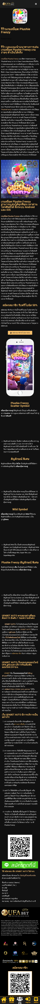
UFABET (7, 673)
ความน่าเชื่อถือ (19, 724)
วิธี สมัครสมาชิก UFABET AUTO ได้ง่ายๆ (18, 871)
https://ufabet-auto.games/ (20, 689)
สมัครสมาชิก (16, 653)
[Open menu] (36, 3)
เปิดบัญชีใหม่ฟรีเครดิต (28, 875)
